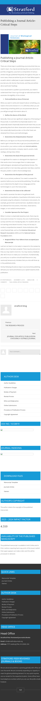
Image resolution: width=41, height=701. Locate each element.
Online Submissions (10, 405)
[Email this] (3, 296)
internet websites (31, 146)
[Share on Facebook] (3, 290)
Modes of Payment (10, 392)
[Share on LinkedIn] (14, 290)
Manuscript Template (11, 482)
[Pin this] (32, 290)
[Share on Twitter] (8, 290)
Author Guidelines (10, 383)
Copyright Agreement (11, 414)
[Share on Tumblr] (20, 290)
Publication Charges (10, 387)
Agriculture (30, 280)
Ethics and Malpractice (11, 401)
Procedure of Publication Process (14, 410)
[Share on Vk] (37, 290)
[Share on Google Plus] (26, 290)
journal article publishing (20, 282)
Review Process (9, 396)
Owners (6, 491)
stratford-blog (6, 280)
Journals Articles (9, 487)
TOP (20, 690)
